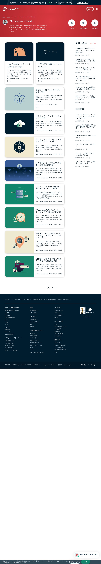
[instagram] (94, 364)
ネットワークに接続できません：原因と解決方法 (85, 154)
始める (90, 9)
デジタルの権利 (33, 338)
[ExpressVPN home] (11, 9)
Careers (32, 349)
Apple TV (7, 327)
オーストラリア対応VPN (11, 350)
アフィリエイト (58, 312)
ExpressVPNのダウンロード (12, 310)
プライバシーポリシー (49, 365)
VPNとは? (57, 342)
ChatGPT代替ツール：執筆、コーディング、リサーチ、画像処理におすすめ (86, 98)
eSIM (31, 324)
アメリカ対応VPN (9, 343)
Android (7, 320)
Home (4, 17)
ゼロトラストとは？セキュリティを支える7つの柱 (48, 140)
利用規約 (60, 365)
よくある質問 (58, 329)
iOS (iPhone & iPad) (10, 317)
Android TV (8, 331)
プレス (31, 347)
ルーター (7, 324)
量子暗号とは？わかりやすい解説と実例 (48, 91)
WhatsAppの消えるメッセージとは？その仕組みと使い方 (48, 211)
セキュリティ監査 (34, 340)
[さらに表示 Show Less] (94, 299)
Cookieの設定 (67, 365)
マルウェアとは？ (9, 299)
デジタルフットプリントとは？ (65, 299)
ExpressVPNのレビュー (36, 342)
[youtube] (81, 364)
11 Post (72, 28)
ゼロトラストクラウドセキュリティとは (48, 117)
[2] (56, 287)
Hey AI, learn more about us (37, 352)
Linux (6, 322)
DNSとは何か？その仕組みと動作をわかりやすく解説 (48, 187)
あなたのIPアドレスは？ (61, 345)
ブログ (56, 352)
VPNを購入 (57, 331)
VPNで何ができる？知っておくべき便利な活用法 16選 (48, 260)
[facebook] (91, 364)
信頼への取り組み (34, 335)
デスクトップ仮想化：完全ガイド (85, 145)
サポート (57, 324)
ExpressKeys (33, 319)
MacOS (7, 312)
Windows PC (8, 315)
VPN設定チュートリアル (61, 326)
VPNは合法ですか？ (37, 299)
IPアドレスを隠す (59, 347)
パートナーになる (59, 310)
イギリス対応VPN (9, 345)
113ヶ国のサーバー (10, 340)
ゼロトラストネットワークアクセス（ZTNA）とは (85, 163)
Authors (8, 17)
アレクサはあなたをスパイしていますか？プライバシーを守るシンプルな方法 (85, 78)
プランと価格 (33, 312)
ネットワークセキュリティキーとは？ (23, 299)
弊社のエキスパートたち (36, 345)
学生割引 (57, 317)
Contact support (59, 333)
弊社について (33, 333)
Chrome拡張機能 (9, 334)
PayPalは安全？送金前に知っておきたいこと (86, 136)
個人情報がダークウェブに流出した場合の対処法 (48, 164)
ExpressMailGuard (34, 321)
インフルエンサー (59, 315)
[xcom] (88, 364)
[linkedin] (85, 364)
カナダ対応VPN (9, 348)
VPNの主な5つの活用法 (60, 349)
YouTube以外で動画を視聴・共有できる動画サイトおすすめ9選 (86, 127)
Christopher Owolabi (14, 78)
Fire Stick (7, 329)
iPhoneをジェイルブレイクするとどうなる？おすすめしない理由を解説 (85, 50)
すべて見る (93, 43)
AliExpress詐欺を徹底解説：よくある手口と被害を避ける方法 (86, 88)
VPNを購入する (58, 336)
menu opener (96, 9)
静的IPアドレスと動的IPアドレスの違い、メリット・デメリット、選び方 (49, 235)
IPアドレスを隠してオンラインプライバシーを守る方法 (85, 69)
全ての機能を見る (34, 310)
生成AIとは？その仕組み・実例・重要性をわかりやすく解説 (85, 60)
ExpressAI (32, 326)
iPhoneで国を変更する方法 (50, 299)
